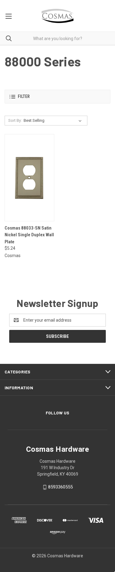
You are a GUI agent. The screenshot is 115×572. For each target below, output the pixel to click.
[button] (57, 96)
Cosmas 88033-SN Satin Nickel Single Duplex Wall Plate (29, 235)
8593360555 (60, 487)
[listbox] (54, 120)
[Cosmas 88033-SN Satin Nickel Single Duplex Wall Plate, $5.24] (29, 177)
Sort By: (15, 120)
